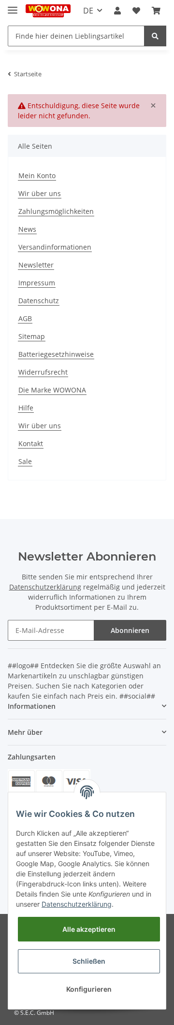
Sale (25, 461)
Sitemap (31, 336)
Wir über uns (39, 193)
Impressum (36, 282)
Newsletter (36, 264)
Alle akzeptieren (89, 929)
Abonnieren (130, 630)
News (27, 229)
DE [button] (88, 10)
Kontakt (30, 443)
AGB (25, 318)
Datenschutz (38, 300)
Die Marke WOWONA (52, 389)
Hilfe (25, 407)
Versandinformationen (54, 247)
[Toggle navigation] (12, 6)
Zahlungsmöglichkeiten (56, 211)
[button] (117, 10)
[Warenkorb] (156, 10)
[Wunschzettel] (136, 10)
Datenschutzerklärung (45, 586)
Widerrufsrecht (43, 372)
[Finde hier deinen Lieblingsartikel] (155, 36)
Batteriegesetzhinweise (56, 354)
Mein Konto (37, 175)
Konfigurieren (89, 989)
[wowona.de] (48, 11)
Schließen (88, 961)
